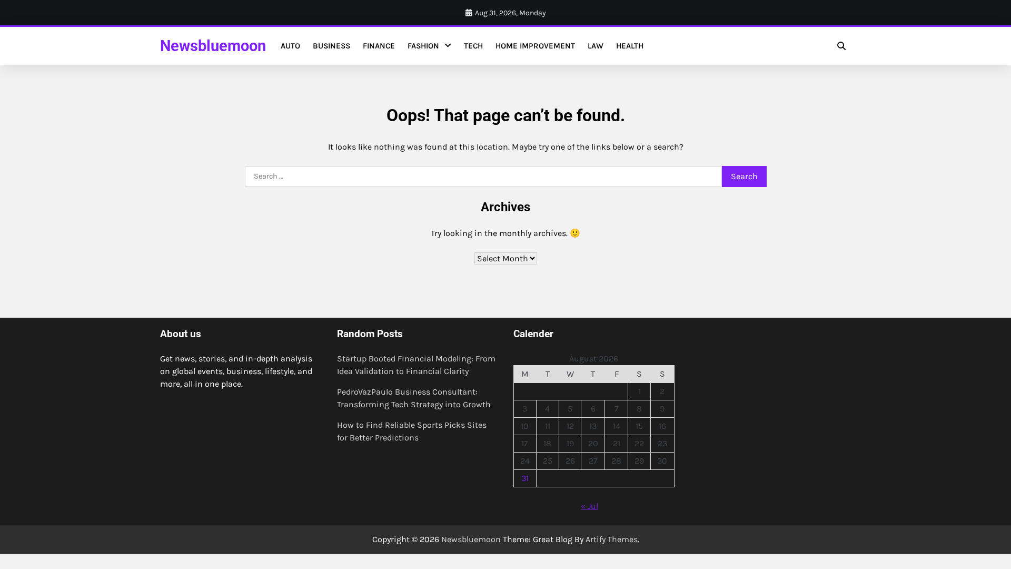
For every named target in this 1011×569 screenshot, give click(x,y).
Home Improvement (535, 46)
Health (629, 46)
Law (595, 46)
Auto (290, 46)
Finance (379, 46)
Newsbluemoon (213, 46)
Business (331, 46)
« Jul (589, 506)
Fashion (423, 46)
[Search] (841, 45)
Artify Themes (612, 539)
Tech (473, 46)
